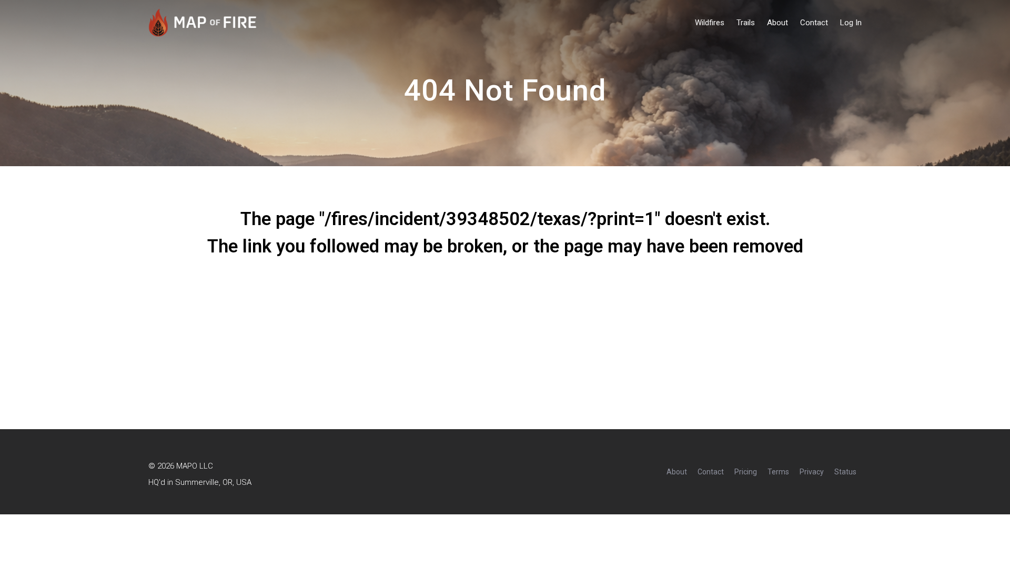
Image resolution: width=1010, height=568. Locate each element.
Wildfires (709, 23)
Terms (778, 472)
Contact (814, 23)
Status (845, 472)
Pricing (745, 472)
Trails (745, 23)
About (777, 23)
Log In (851, 23)
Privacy (812, 472)
